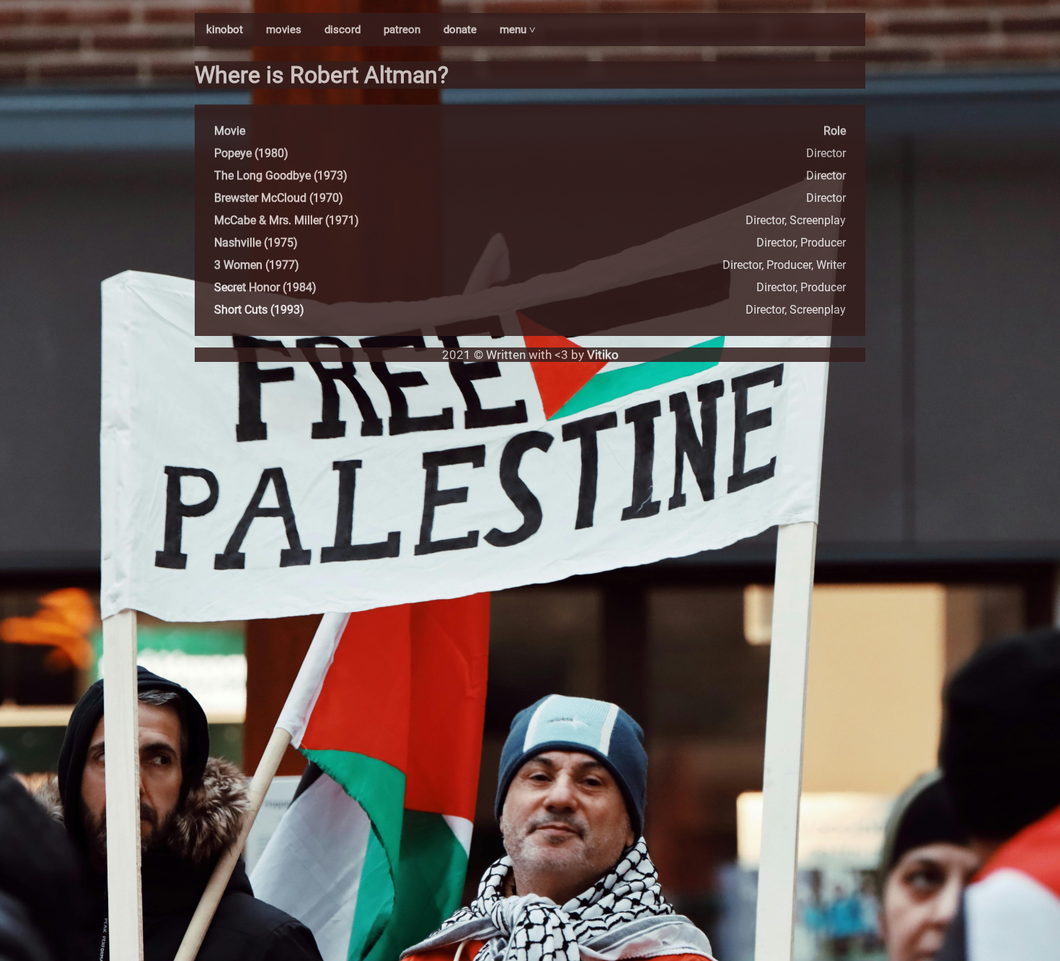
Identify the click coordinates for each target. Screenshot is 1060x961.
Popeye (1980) (251, 153)
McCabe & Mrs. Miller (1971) (286, 220)
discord (342, 29)
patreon (402, 29)
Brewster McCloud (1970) (278, 198)
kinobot (224, 29)
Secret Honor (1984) (265, 287)
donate (460, 29)
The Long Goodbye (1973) (281, 175)
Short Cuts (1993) (259, 309)
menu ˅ (518, 29)
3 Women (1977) (256, 265)
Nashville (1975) (256, 242)
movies (283, 29)
